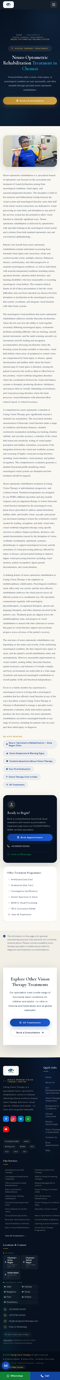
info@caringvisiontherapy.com (23, 1321)
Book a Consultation (32, 100)
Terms (13, 1363)
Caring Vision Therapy (20, 1355)
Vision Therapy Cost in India (23, 777)
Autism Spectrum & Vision (24, 897)
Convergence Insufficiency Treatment (16, 1177)
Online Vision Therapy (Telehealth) (14, 1197)
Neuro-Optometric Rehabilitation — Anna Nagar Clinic (30, 744)
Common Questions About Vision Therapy (30, 761)
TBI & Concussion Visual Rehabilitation (15, 1184)
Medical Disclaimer (26, 1363)
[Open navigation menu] (53, 4)
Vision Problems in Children (17, 1223)
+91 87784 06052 (17, 1315)
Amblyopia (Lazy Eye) (22, 879)
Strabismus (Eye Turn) (22, 885)
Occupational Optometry (16, 1215)
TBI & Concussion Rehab (23, 908)
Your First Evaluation (19, 769)
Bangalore (11, 1292)
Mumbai (28, 1287)
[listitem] (6, 1119)
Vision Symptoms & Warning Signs (26, 753)
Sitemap (40, 1363)
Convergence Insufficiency (24, 891)
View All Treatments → (15, 1236)
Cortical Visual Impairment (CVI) (17, 1203)
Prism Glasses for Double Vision (16, 1210)
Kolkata (28, 1297)
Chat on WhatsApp (21, 854)
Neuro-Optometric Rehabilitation (13, 1190)
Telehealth (7, 1340)
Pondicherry (12, 1302)
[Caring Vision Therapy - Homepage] (11, 1070)
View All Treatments (21, 914)
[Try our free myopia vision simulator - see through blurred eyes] (6, 1365)
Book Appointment (32, 837)
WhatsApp (17, 1375)
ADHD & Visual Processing (24, 902)
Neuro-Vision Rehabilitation (17, 1227)
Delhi (9, 1287)
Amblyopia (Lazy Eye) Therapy (14, 1171)
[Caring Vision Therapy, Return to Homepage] (8, 4)
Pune (9, 1297)
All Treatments (16, 784)
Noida (27, 1292)
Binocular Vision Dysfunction (17, 1219)
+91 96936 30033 (20, 846)
